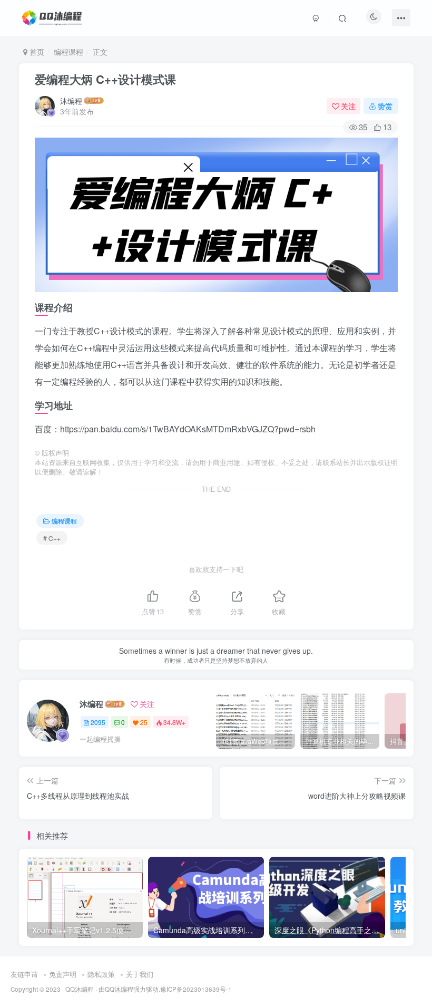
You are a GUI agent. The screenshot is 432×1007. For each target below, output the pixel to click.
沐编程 (71, 100)
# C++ (52, 538)
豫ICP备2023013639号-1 (196, 989)
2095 (98, 722)
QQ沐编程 (79, 989)
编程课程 (68, 51)
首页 (35, 51)
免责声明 (62, 974)
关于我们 (139, 974)
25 (144, 722)
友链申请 (24, 974)
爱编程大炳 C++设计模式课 (105, 79)
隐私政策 (101, 974)
